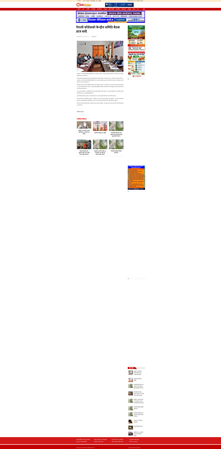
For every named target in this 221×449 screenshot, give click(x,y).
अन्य (138, 9)
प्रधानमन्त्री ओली (93, 1)
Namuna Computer (136, 447)
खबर (83, 9)
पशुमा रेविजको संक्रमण (138, 426)
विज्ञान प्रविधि (111, 9)
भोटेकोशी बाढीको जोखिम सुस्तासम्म (116, 152)
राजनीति (87, 9)
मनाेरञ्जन (105, 9)
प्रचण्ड (84, 1)
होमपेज (79, 9)
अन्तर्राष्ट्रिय (93, 9)
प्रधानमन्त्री (87, 1)
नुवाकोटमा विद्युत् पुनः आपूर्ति (100, 133)
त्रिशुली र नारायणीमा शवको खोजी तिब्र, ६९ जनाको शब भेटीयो (84, 132)
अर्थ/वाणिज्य (99, 9)
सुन (96, 1)
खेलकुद (129, 9)
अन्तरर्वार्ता (118, 9)
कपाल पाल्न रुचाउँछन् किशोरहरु (138, 421)
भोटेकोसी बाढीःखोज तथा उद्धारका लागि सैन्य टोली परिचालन (138, 414)
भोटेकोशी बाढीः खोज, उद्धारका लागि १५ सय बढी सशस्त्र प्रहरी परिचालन (84, 152)
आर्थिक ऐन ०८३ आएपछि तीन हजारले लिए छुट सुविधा (138, 433)
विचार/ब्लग (124, 9)
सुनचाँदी (100, 1)
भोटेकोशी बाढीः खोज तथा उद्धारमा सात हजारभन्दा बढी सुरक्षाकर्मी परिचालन (116, 134)
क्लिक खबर (94, 36)
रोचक (134, 9)
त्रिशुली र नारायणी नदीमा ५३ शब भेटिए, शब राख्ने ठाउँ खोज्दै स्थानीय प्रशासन (100, 152)
